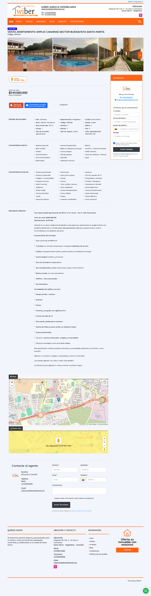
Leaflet (90, 424)
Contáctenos (77, 21)
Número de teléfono (120, 125)
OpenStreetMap (103, 424)
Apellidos (84, 465)
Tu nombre (117, 111)
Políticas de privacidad (98, 554)
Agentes (62, 21)
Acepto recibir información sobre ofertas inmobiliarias (74, 498)
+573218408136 (50, 13)
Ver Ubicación (52, 445)
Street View (19, 79)
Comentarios (57, 485)
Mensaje (116, 132)
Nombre (55, 465)
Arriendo (41, 21)
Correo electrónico (119, 118)
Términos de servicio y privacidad (81, 511)
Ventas (29, 21)
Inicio (19, 21)
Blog (52, 21)
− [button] (12, 385)
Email (54, 475)
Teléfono (84, 475)
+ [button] (12, 382)
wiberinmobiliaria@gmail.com (53, 9)
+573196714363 (50, 14)
